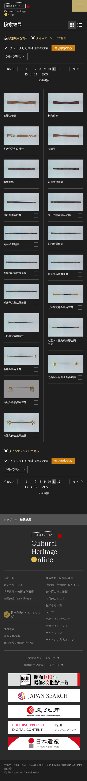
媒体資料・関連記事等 (59, 578)
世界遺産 (9, 629)
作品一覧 (9, 578)
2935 (44, 74)
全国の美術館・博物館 (17, 598)
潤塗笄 (52, 148)
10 (49, 69)
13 (26, 74)
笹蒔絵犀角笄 (55, 243)
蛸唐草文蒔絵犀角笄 (15, 302)
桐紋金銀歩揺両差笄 (15, 402)
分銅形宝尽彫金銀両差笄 (62, 377)
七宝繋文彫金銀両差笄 (60, 307)
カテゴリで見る (13, 584)
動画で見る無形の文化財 (19, 642)
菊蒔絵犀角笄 (11, 244)
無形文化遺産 (12, 635)
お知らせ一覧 (54, 605)
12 (58, 69)
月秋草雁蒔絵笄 (12, 215)
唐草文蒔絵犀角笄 (58, 274)
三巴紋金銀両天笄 (14, 335)
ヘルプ (50, 612)
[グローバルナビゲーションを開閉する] (79, 6)
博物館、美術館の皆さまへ (62, 584)
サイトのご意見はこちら (61, 639)
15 (35, 74)
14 (30, 74)
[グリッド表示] (72, 25)
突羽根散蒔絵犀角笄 (15, 273)
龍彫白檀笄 (10, 115)
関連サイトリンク (57, 626)
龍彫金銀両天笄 (12, 369)
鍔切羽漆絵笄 (55, 182)
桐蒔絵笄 (53, 115)
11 (54, 69)
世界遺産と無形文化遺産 (19, 591)
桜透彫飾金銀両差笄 (15, 435)
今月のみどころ (55, 598)
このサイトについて (58, 619)
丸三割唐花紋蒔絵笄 (59, 215)
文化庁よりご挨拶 (57, 591)
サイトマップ (54, 632)
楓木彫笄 (9, 182)
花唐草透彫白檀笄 (14, 148)
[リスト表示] (79, 25)
